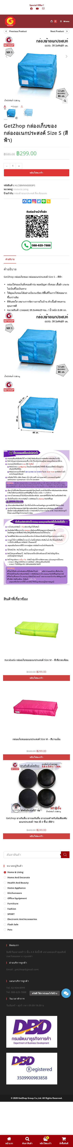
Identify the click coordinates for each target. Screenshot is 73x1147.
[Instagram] (34, 201)
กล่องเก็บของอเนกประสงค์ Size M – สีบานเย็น (36, 739)
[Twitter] (39, 201)
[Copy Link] (48, 201)
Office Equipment (17, 898)
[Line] (44, 201)
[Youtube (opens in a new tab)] (37, 8)
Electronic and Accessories (22, 919)
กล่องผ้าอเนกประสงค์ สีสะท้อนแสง (30, 193)
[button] (65, 101)
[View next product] (67, 31)
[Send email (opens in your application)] (42, 8)
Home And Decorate (18, 877)
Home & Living (21, 189)
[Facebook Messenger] (29, 201)
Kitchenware (14, 893)
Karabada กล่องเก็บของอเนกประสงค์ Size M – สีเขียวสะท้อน (36, 660)
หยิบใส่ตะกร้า (36, 172)
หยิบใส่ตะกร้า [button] (36, 678)
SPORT (11, 914)
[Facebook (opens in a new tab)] (31, 8)
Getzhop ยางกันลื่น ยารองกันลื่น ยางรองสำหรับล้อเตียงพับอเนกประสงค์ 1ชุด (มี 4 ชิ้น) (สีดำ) (36, 820)
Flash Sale (12, 924)
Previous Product (18, 31)
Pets (9, 929)
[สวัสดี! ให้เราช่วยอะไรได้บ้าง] (66, 993)
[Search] (65, 854)
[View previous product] (6, 31)
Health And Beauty (18, 882)
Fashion (11, 908)
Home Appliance (16, 887)
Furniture (12, 903)
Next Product (57, 31)
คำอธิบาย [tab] (9, 259)
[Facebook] (25, 201)
